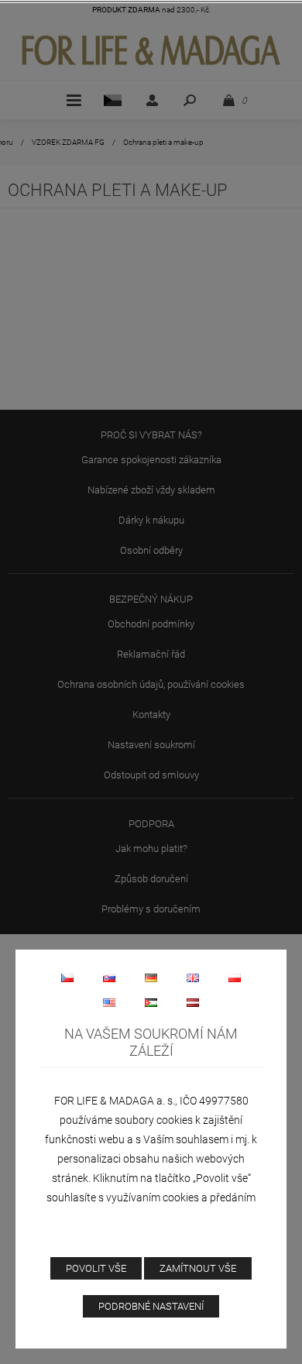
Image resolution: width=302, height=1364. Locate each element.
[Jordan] (151, 1002)
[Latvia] (192, 1002)
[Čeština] (67, 977)
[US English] (109, 1002)
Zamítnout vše (198, 1268)
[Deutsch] (151, 977)
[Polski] (234, 977)
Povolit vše (96, 1268)
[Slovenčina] (109, 977)
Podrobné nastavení (151, 1306)
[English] (192, 977)
